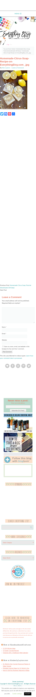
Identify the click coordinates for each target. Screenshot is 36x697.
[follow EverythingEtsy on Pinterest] (18, 585)
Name (4, 327)
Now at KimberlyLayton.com (15, 660)
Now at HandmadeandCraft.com (17, 645)
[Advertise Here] (17, 622)
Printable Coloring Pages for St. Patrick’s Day (16, 668)
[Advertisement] (18, 201)
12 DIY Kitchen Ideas (9, 648)
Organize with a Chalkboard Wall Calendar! (15, 653)
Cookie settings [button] (17, 693)
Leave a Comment (18, 68)
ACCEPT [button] (27, 693)
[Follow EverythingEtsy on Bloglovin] (18, 462)
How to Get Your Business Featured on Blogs (16, 670)
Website (4, 340)
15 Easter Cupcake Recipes (11, 650)
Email (4, 334)
